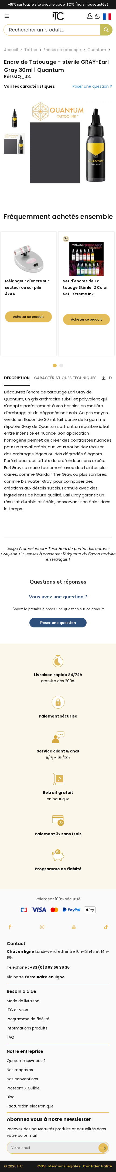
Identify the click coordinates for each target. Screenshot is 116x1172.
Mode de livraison (23, 1001)
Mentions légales (64, 1166)
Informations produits (27, 1028)
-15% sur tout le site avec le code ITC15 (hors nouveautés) (58, 4)
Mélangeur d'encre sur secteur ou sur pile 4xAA (27, 287)
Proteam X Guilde (23, 1088)
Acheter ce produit (28, 316)
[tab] (17, 380)
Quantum (96, 49)
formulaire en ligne (45, 977)
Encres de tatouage (62, 49)
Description (17, 378)
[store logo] (58, 16)
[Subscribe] (103, 1148)
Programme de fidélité (28, 1019)
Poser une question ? (92, 86)
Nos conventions (22, 1079)
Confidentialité (97, 1166)
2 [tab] (61, 365)
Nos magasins (20, 1069)
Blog (11, 1097)
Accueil (11, 49)
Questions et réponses (58, 581)
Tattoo (30, 49)
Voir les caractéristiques (29, 86)
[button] (109, 21)
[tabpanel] (30, 293)
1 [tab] (55, 365)
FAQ (10, 1037)
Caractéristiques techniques (65, 378)
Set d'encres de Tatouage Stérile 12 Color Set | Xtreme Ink (85, 287)
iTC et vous (17, 1010)
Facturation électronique (30, 1106)
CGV (41, 1166)
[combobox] (58, 29)
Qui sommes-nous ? (26, 1060)
